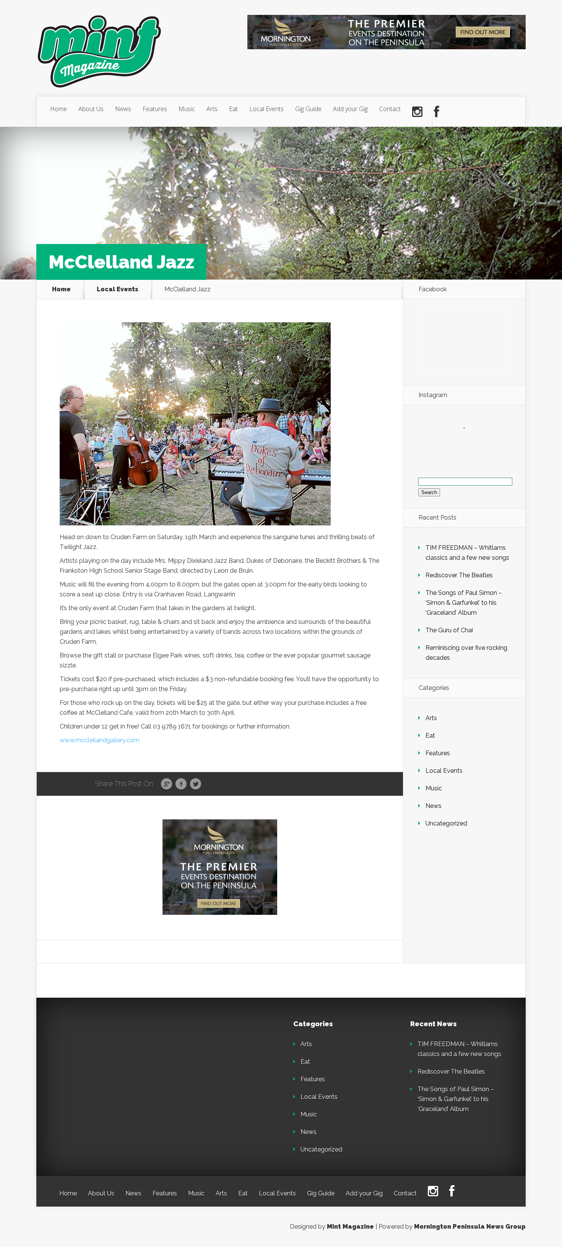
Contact (390, 109)
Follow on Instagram (468, 442)
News (123, 109)
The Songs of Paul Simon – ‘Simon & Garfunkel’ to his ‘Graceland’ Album (464, 602)
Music (187, 109)
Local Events (266, 109)
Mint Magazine (350, 1226)
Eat (233, 109)
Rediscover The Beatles (459, 575)
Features (155, 109)
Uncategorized (446, 823)
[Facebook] (436, 112)
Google (166, 784)
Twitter (195, 784)
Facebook (181, 784)
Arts (212, 109)
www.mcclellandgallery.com (100, 740)
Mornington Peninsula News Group (470, 1226)
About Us (91, 109)
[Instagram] (417, 112)
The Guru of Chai (449, 630)
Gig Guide (308, 109)
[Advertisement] (112, 1068)
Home (58, 109)
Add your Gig (350, 109)
